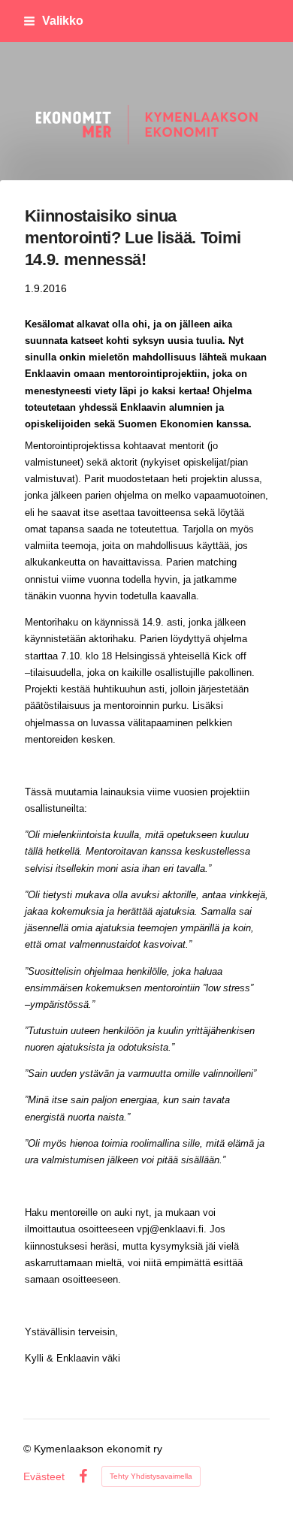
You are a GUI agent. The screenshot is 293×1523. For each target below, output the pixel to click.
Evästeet (44, 1476)
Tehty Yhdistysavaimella (151, 1476)
